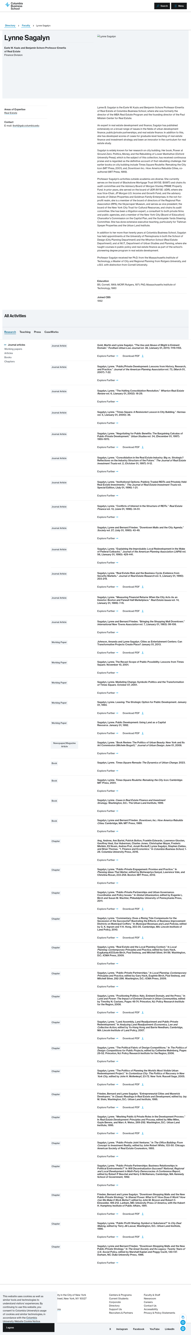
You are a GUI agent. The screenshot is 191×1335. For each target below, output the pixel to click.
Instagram (122, 1329)
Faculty (26, 25)
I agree (10, 1327)
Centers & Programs (120, 1294)
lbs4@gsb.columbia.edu (26, 125)
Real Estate (10, 112)
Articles (8, 353)
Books (8, 357)
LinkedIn (169, 1329)
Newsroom (150, 1298)
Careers (148, 1302)
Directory (10, 25)
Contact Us (150, 1305)
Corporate (115, 1302)
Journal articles (16, 344)
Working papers (13, 348)
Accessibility (151, 1309)
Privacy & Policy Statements (159, 1312)
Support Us (115, 1309)
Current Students (118, 1298)
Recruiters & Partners (121, 1312)
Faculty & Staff (152, 1294)
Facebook (138, 1329)
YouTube (155, 1329)
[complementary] (183, 1323)
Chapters (9, 361)
